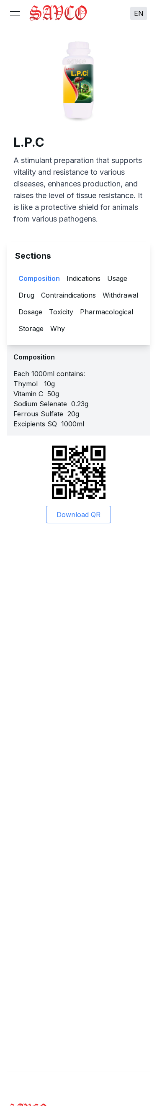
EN (139, 13)
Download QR (78, 514)
